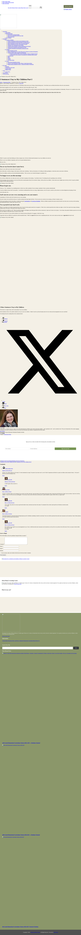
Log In (27, 7)
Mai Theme (56, 932)
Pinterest (13, 7)
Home (16, 7)
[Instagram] (1, 433)
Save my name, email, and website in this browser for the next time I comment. (16, 552)
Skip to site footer (5, 3)
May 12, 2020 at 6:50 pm (9, 524)
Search (76, 647)
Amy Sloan (7, 489)
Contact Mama (20, 7)
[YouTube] (4, 433)
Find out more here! (17, 584)
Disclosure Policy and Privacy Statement (15, 640)
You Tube (10, 7)
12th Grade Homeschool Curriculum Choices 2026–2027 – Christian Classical (21, 743)
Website (1, 550)
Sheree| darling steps (9, 468)
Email (1, 548)
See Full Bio (2, 431)
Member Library (68, 9)
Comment (2, 544)
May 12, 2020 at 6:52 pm (9, 502)
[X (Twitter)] (0, 433)
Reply (3, 475)
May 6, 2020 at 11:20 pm (7, 513)
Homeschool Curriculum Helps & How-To (31, 640)
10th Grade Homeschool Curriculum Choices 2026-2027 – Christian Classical (21, 834)
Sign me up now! (65, 448)
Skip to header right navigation (8, 2)
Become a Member (68, 6)
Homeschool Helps (6, 82)
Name (1, 546)
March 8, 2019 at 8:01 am (7, 470)
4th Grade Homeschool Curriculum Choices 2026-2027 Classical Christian (20, 926)
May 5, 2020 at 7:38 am (6, 491)
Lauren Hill (10, 479)
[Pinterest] (3, 433)
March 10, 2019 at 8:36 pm (10, 481)
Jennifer (6, 511)
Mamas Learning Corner (35, 932)
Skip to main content (6, 1)
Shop (24, 7)
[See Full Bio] (5, 431)
